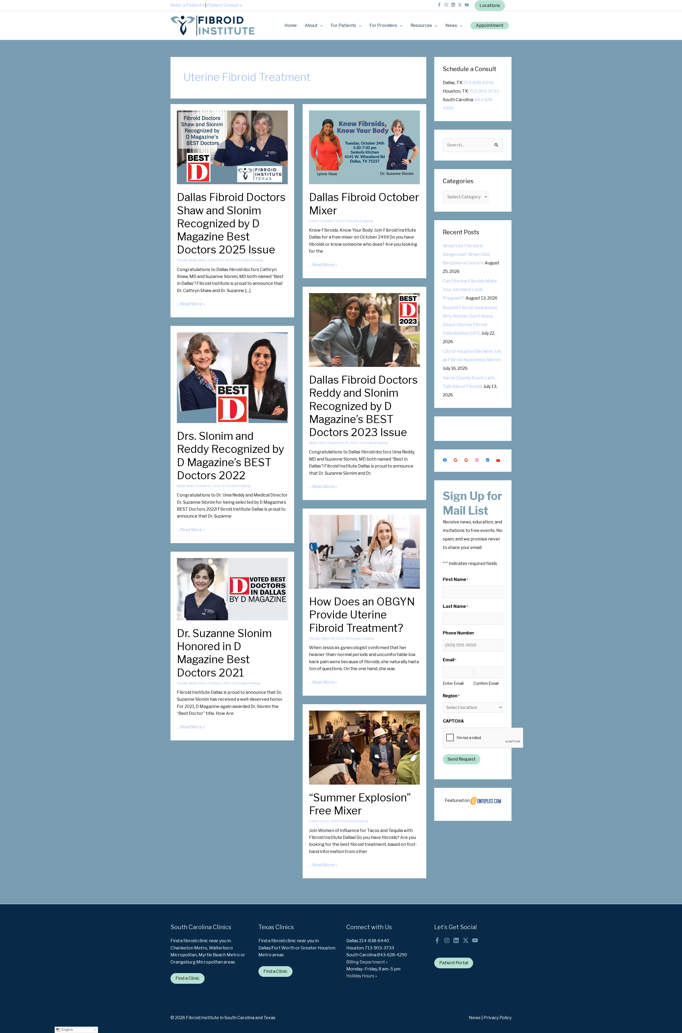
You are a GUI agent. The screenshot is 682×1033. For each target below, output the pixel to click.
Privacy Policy (498, 1017)
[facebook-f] (440, 5)
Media (193, 260)
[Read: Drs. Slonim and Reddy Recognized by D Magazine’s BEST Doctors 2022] (232, 377)
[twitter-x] (461, 5)
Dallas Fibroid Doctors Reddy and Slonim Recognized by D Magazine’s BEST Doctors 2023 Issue (363, 406)
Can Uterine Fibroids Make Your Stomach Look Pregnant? (470, 289)
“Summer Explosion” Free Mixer (360, 804)
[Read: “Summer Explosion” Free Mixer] (364, 747)
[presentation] (483, 738)
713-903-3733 (484, 91)
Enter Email (453, 683)
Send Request (462, 759)
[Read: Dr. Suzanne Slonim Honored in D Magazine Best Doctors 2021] (232, 588)
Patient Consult (224, 5)
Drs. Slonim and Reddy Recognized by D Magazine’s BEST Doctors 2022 (230, 455)
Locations (490, 5)
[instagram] (447, 5)
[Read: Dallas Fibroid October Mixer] (364, 147)
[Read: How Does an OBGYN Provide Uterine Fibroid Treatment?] (364, 551)
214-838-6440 (479, 82)
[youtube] (467, 5)
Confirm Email (485, 683)
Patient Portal (453, 962)
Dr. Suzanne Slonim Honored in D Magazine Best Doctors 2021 (224, 653)
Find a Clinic (188, 978)
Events (313, 221)
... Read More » (191, 304)
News (202, 260)
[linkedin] (454, 5)
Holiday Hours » (361, 975)
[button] (489, 25)
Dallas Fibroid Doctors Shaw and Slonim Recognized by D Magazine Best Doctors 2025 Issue (231, 223)
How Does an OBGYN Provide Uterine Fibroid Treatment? (362, 614)
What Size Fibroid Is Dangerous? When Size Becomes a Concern (466, 254)
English (66, 1030)
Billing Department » (367, 962)
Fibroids (182, 260)
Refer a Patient (187, 5)
